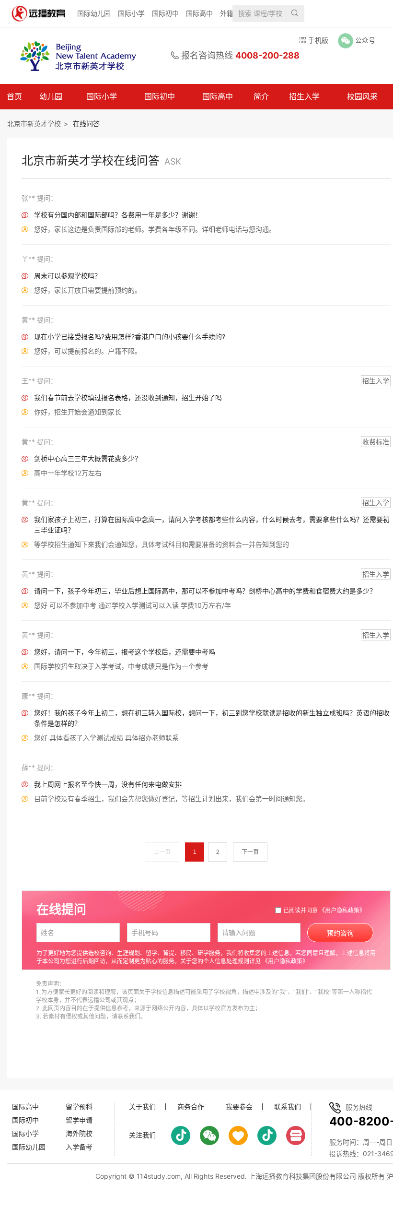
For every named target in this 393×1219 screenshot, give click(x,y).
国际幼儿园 (94, 13)
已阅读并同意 (324, 910)
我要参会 (239, 1106)
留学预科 (79, 1106)
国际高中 (199, 13)
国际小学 (131, 13)
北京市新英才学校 (34, 123)
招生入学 (304, 96)
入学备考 (79, 1147)
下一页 (250, 852)
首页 (14, 96)
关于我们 (142, 1106)
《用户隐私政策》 (342, 910)
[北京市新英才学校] (74, 55)
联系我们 (287, 1106)
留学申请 (79, 1120)
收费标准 (375, 442)
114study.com (159, 1176)
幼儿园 (50, 96)
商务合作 (190, 1106)
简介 (261, 96)
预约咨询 (340, 933)
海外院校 (79, 1133)
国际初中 (165, 13)
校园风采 (362, 96)
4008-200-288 (267, 55)
